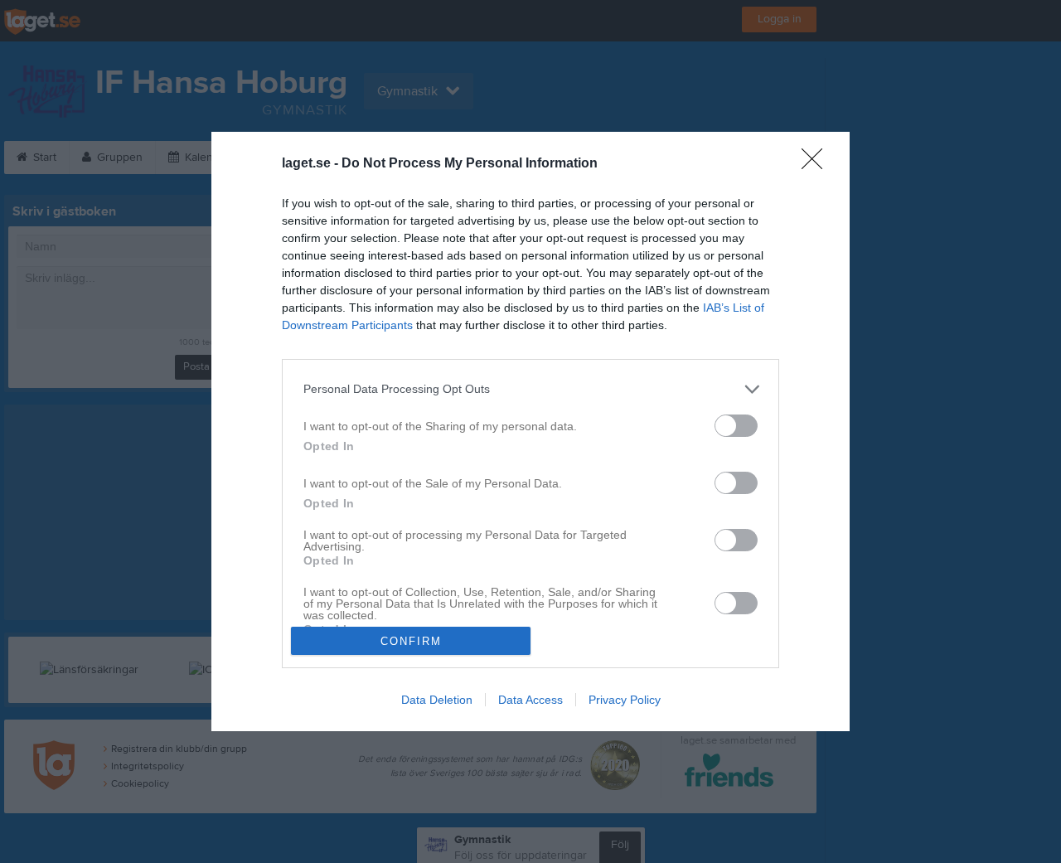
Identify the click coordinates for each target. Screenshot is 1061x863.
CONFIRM (411, 641)
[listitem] (530, 389)
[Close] (817, 164)
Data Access (530, 699)
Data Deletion (436, 699)
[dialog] (530, 431)
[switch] (736, 426)
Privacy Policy (625, 699)
